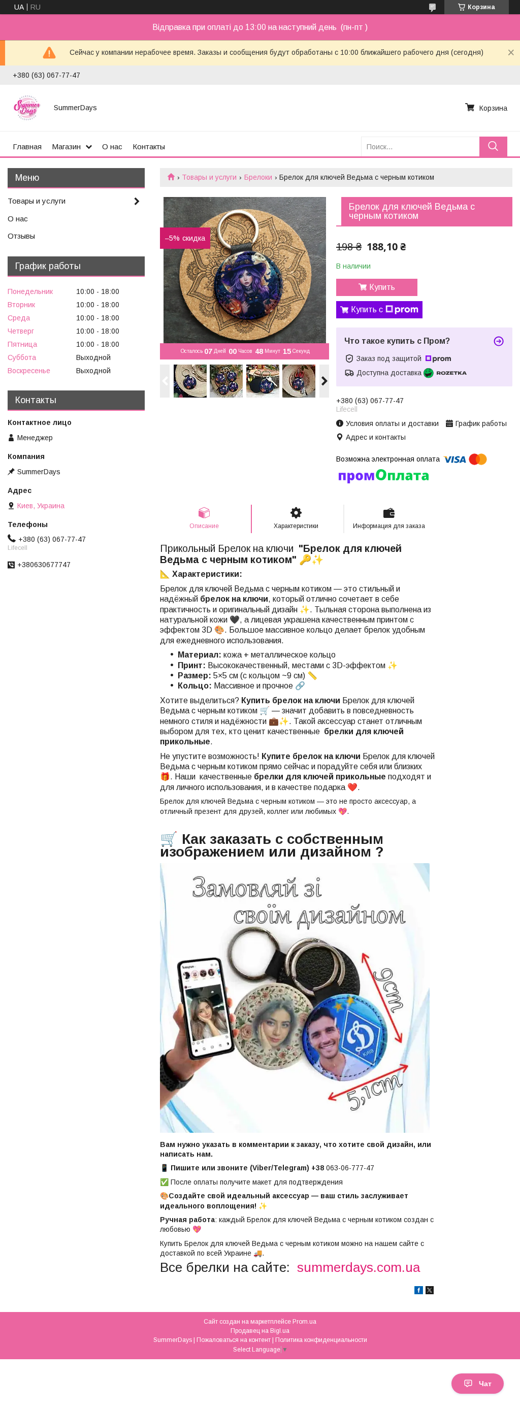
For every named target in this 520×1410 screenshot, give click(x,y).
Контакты (149, 146)
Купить (382, 287)
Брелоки (258, 177)
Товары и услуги (209, 177)
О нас (112, 146)
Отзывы (21, 236)
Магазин (66, 146)
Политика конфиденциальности (321, 1339)
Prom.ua (304, 1321)
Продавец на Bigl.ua (260, 1330)
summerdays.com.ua (358, 1267)
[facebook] (418, 1292)
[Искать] (493, 146)
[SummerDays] (27, 108)
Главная (27, 146)
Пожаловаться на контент (234, 1339)
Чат (485, 1384)
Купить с (367, 309)
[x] (430, 1292)
